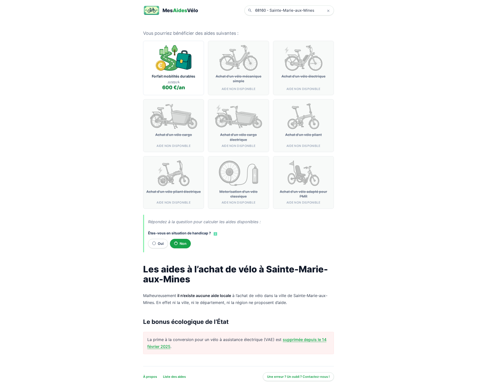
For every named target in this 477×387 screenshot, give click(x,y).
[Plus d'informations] (215, 233)
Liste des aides (174, 377)
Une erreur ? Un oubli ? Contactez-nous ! (298, 377)
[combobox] (293, 10)
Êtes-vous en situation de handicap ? (179, 233)
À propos (150, 377)
